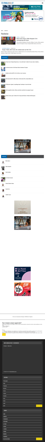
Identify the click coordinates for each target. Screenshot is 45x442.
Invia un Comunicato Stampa (18, 316)
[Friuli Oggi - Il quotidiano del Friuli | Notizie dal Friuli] (21, 3)
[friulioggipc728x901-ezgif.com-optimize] (22, 9)
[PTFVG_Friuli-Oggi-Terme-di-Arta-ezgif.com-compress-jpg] (22, 152)
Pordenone (5, 385)
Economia (4, 395)
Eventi (4, 400)
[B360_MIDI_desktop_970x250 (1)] (22, 20)
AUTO (4, 405)
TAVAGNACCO (5, 419)
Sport (4, 398)
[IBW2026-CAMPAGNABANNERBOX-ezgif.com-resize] (22, 295)
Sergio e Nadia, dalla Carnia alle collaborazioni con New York (16, 50)
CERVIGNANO (5, 421)
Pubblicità (27, 316)
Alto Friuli (4, 48)
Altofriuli (4, 388)
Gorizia (4, 390)
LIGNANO (4, 431)
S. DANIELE (5, 429)
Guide (4, 403)
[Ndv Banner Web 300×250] (22, 279)
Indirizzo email (5, 326)
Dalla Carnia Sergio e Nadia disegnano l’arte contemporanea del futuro (26, 39)
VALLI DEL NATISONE (6, 439)
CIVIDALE (4, 426)
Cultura (18, 37)
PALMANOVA (5, 436)
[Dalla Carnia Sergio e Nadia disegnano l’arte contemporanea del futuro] (8, 43)
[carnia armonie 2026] (22, 213)
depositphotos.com (13, 371)
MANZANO (4, 434)
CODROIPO (5, 416)
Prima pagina (5, 380)
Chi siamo (5, 345)
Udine (4, 383)
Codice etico (10, 345)
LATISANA (4, 424)
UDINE (4, 414)
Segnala (30, 316)
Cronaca (8, 48)
